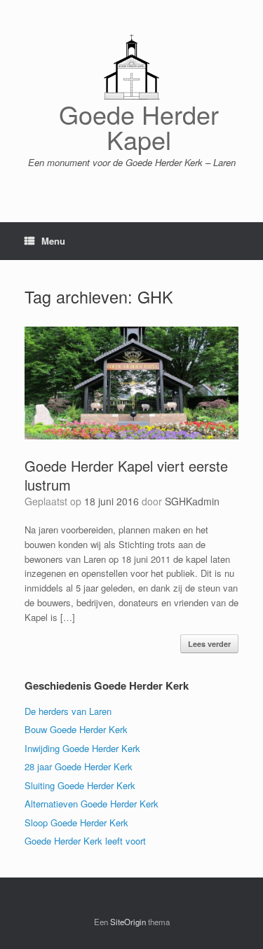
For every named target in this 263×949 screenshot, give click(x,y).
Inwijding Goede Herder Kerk (82, 748)
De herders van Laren (68, 711)
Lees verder (209, 644)
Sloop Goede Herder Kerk (76, 822)
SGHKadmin (192, 501)
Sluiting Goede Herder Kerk (80, 785)
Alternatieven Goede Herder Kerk (92, 803)
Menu (53, 240)
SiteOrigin (128, 921)
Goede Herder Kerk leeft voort (85, 840)
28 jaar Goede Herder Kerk (79, 766)
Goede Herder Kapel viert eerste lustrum (126, 475)
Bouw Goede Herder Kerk (76, 729)
